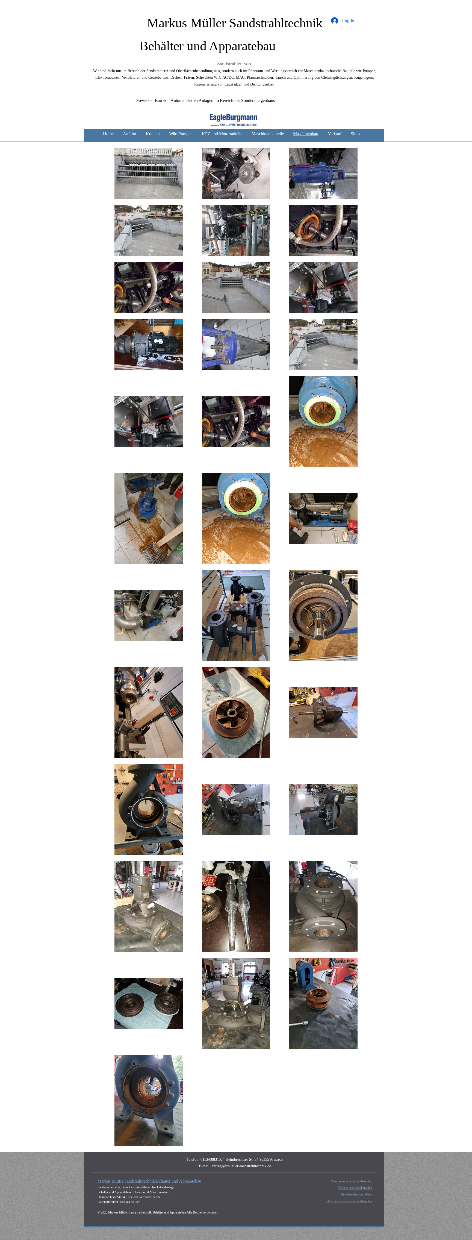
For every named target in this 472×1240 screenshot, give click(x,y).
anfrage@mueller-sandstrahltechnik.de (241, 1166)
